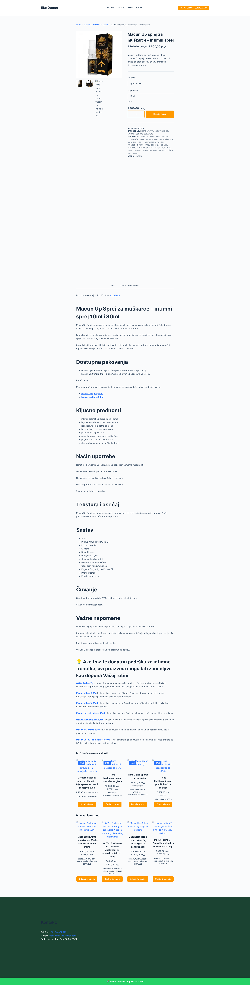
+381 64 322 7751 (58, 932)
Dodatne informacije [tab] (129, 285)
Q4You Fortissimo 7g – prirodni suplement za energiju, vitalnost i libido (112, 850)
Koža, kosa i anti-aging (87, 797)
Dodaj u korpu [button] (86, 804)
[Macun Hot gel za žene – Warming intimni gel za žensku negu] (137, 826)
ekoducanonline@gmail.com (62, 935)
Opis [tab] (113, 285)
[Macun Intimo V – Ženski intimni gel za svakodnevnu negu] (163, 828)
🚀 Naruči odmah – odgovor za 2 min (125, 981)
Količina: (132, 77)
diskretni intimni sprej (148, 137)
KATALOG (121, 8)
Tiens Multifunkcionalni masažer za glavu (112, 778)
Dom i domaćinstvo (137, 789)
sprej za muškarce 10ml (158, 148)
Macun (138, 156)
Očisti (130, 102)
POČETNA (110, 8)
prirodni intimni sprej (139, 145)
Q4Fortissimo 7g (84, 683)
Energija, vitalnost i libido (154, 131)
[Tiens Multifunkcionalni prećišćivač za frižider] (163, 766)
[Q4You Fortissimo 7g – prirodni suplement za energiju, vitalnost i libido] (112, 830)
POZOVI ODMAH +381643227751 (193, 8)
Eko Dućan (49, 8)
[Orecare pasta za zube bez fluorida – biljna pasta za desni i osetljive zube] (87, 766)
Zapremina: (133, 90)
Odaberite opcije (87, 879)
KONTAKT (139, 8)
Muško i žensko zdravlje (140, 134)
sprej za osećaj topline (140, 150)
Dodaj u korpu (159, 114)
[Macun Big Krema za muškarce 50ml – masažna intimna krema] (87, 826)
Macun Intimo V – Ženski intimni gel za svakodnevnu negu (163, 843)
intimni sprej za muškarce (159, 139)
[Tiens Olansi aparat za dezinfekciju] (137, 764)
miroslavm (115, 295)
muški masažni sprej (155, 142)
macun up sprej (136, 142)
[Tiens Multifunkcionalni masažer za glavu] (112, 764)
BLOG (130, 8)
